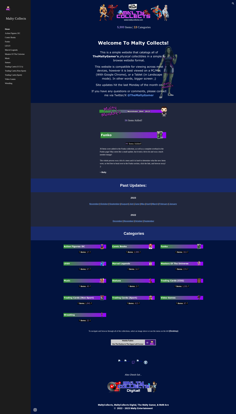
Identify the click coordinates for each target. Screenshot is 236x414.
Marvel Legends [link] (11, 50)
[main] (133, 27)
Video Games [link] (10, 79)
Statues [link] (7, 62)
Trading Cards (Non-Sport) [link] (15, 71)
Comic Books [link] (10, 37)
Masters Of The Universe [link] (15, 54)
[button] (233, 3)
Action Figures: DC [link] (12, 33)
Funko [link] (7, 42)
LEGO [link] (7, 46)
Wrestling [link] (8, 83)
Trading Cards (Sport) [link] (13, 75)
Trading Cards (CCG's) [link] (14, 67)
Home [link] (7, 29)
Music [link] (7, 58)
